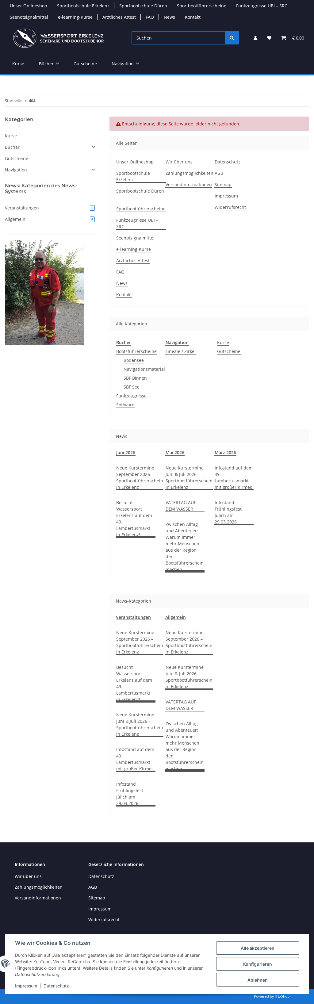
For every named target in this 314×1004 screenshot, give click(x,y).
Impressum (26, 985)
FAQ (150, 17)
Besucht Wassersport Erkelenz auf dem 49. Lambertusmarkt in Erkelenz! (134, 519)
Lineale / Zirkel (181, 351)
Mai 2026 (175, 452)
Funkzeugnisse (131, 396)
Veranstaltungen (133, 617)
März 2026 (225, 452)
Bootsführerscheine (136, 351)
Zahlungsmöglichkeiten (189, 173)
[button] (255, 37)
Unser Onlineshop (28, 6)
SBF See (132, 387)
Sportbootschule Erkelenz (83, 6)
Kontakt (193, 17)
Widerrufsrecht (230, 207)
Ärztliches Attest (119, 17)
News (169, 17)
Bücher (12, 147)
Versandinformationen (189, 184)
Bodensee (134, 360)
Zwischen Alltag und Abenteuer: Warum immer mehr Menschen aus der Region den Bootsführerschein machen (185, 546)
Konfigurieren (257, 964)
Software (125, 405)
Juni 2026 (125, 452)
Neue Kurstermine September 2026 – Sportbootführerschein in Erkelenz (139, 477)
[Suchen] (232, 37)
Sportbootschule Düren (143, 6)
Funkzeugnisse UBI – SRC (261, 6)
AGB (219, 173)
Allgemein (175, 617)
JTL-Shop (282, 996)
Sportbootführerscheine (201, 6)
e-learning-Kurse (75, 17)
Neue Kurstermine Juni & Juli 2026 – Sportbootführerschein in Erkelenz (189, 477)
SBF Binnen (135, 378)
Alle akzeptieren (257, 948)
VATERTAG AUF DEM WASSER (181, 506)
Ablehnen (257, 980)
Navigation (16, 170)
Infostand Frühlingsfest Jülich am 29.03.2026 (228, 512)
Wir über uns (179, 162)
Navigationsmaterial (144, 369)
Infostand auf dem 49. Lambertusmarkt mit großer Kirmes (234, 477)
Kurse (223, 342)
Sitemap (223, 184)
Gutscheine (228, 351)
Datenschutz (56, 985)
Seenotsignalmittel (29, 17)
